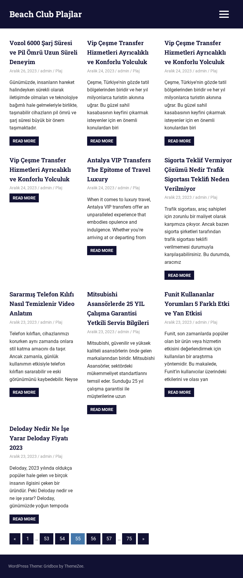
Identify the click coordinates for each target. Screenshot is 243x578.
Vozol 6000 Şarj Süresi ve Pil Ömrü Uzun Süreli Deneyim (43, 52)
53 (46, 539)
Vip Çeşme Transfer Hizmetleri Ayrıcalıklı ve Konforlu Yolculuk (117, 52)
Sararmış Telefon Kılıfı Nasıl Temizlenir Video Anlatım (41, 303)
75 (129, 539)
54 (62, 539)
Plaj (58, 71)
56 (93, 539)
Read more (24, 141)
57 (109, 539)
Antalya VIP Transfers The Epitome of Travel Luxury (119, 169)
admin (46, 71)
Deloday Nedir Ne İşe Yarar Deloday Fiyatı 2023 (39, 438)
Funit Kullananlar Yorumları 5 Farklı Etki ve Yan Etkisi (196, 303)
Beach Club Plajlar (45, 14)
